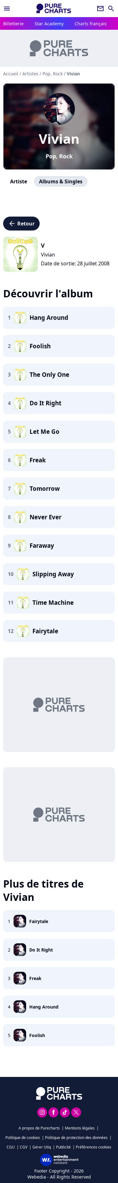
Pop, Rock (59, 156)
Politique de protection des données (76, 1137)
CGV (23, 1147)
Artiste (18, 181)
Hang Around (44, 1007)
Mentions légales (80, 1128)
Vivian (59, 139)
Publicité (63, 1147)
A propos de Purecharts (39, 1128)
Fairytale (38, 921)
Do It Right (41, 950)
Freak (35, 978)
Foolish (37, 1035)
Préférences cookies (93, 1147)
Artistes (30, 74)
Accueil (10, 74)
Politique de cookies (22, 1137)
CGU (11, 1147)
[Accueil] (54, 8)
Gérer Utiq (41, 1147)
